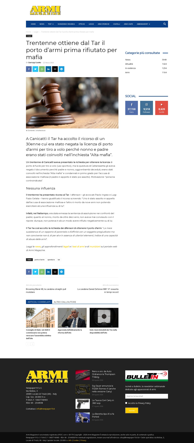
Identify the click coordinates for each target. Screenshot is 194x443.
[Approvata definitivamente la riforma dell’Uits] (72, 318)
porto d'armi (39, 260)
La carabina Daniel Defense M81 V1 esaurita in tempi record (97, 290)
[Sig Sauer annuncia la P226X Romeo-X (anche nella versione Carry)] (83, 389)
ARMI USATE (128, 24)
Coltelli (116, 24)
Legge (91, 24)
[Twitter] (35, 69)
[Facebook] (29, 69)
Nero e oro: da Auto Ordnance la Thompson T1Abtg (103, 374)
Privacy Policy (144, 403)
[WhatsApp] (42, 69)
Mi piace (131, 102)
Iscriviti (161, 102)
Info (70, 440)
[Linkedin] (48, 69)
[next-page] (32, 344)
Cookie (76, 440)
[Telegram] (61, 69)
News (42, 24)
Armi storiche (103, 24)
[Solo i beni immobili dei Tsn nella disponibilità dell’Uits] (104, 318)
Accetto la (132, 403)
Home (28, 32)
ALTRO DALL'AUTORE (65, 302)
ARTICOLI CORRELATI (39, 302)
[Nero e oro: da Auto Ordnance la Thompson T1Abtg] (83, 375)
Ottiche (82, 24)
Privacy (83, 440)
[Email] (55, 69)
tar (59, 260)
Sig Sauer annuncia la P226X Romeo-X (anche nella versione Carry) (104, 389)
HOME (33, 24)
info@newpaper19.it (45, 408)
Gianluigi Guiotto (34, 63)
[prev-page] (28, 344)
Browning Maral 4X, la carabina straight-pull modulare (46, 290)
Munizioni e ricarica (66, 24)
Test (49, 24)
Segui (146, 102)
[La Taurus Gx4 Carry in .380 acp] (83, 404)
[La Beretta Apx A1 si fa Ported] (83, 417)
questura (51, 260)
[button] (164, 24)
